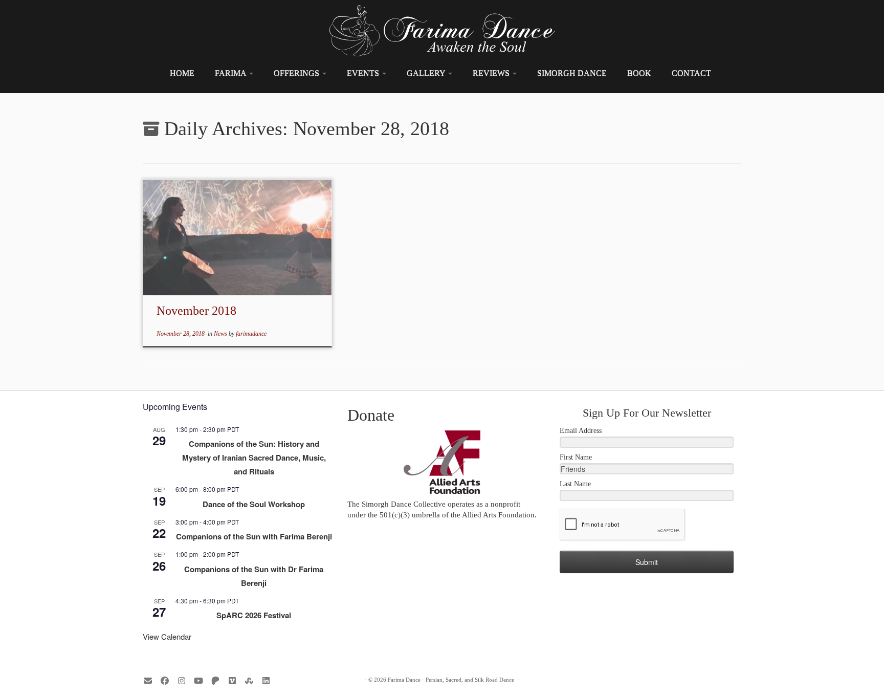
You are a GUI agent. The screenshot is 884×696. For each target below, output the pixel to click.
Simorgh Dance (572, 73)
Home (182, 73)
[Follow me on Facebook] (168, 681)
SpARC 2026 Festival (253, 615)
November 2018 (196, 310)
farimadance (251, 333)
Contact (691, 73)
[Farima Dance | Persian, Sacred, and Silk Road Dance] (442, 30)
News (221, 333)
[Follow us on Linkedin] (269, 681)
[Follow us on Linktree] (252, 681)
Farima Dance (404, 680)
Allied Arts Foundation (498, 515)
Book (639, 73)
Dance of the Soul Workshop (254, 504)
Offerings (297, 73)
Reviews (492, 73)
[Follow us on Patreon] (218, 681)
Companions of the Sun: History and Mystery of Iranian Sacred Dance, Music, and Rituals (254, 457)
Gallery (427, 73)
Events (364, 73)
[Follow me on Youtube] (201, 681)
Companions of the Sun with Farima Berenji (254, 536)
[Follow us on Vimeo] (235, 681)
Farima (231, 73)
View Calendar (167, 636)
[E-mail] (151, 681)
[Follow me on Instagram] (184, 681)
